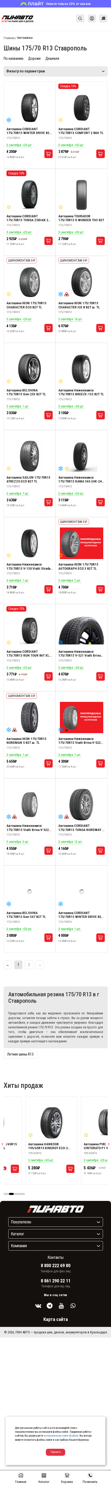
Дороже (34, 58)
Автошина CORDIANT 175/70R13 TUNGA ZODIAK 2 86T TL (27, 218)
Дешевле (52, 58)
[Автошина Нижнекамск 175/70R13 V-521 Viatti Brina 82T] (81, 630)
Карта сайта (55, 1319)
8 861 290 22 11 (55, 1280)
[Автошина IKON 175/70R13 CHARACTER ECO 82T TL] (29, 282)
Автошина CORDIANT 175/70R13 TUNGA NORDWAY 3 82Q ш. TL (81, 828)
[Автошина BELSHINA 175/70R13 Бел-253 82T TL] (29, 369)
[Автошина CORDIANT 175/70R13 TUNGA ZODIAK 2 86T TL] (29, 195)
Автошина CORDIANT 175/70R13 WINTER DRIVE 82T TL (28, 131)
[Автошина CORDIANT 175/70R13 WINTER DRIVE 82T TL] (29, 108)
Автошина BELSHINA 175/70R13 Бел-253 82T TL (26, 392)
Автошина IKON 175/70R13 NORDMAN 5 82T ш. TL (26, 741)
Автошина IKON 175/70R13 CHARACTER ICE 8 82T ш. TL (79, 305)
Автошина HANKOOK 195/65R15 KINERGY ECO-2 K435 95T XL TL (35, 1146)
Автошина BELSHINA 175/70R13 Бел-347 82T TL (26, 915)
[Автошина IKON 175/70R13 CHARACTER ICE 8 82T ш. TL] (81, 282)
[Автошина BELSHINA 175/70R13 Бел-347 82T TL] (29, 892)
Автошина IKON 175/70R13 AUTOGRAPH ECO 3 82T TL (78, 566)
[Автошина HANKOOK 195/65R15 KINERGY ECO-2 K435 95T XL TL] (38, 1123)
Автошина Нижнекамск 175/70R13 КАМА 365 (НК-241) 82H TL (81, 479)
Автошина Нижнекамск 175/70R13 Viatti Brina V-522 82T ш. (79, 741)
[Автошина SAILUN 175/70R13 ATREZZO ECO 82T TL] (29, 456)
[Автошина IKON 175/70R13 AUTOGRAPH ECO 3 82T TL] (81, 543)
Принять (56, 1452)
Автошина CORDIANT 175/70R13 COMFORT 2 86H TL (81, 131)
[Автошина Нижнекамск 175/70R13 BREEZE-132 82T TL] (81, 369)
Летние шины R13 (20, 1054)
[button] (4, 1194)
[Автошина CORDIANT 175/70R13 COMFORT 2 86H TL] (81, 108)
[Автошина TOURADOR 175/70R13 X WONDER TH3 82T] (81, 195)
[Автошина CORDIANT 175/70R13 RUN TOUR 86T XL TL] (29, 630)
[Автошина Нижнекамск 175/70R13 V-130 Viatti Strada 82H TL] (29, 543)
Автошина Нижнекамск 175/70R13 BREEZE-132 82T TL (81, 392)
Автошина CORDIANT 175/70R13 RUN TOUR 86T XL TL (27, 654)
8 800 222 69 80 (55, 1265)
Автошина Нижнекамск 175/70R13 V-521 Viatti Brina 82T (79, 654)
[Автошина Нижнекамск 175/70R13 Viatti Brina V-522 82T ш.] (81, 717)
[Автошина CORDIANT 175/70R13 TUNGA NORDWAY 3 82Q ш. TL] (81, 804)
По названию (13, 58)
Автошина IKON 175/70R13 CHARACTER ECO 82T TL (26, 305)
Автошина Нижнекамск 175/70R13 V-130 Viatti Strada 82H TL (28, 566)
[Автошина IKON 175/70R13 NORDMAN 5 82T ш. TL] (29, 717)
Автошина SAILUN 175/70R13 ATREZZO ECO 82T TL (28, 479)
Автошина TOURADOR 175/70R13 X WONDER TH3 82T (81, 218)
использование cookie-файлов (61, 1435)
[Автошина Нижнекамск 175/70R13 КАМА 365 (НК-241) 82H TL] (81, 456)
